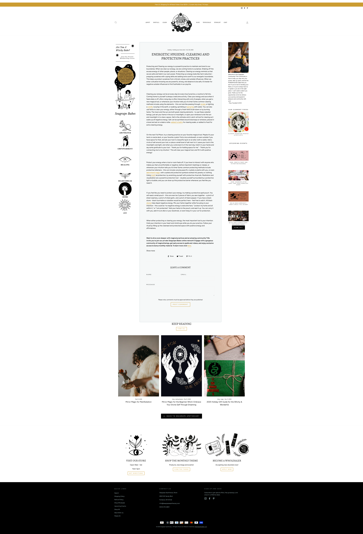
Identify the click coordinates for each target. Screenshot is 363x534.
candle (150, 107)
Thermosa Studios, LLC (201, 526)
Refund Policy (118, 499)
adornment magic (153, 173)
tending (170, 50)
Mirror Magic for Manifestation (139, 402)
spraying (190, 107)
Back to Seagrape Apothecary (183, 416)
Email (184, 274)
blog (173, 399)
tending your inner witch (178, 50)
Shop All (156, 22)
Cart (225, 22)
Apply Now (227, 469)
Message (150, 284)
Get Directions (136, 473)
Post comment (180, 304)
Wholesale (207, 22)
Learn (164, 22)
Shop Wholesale (119, 503)
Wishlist (217, 22)
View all (238, 227)
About (148, 22)
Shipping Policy (119, 496)
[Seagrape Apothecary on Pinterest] (214, 498)
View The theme (181, 469)
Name (149, 274)
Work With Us (118, 513)
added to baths (177, 122)
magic (222, 399)
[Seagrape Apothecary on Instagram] (205, 498)
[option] (181, 4)
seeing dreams (179, 399)
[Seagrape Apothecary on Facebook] (209, 498)
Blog (198, 22)
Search (116, 493)
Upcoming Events (120, 506)
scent (153, 175)
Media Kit (117, 516)
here (189, 246)
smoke (203, 104)
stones (148, 203)
